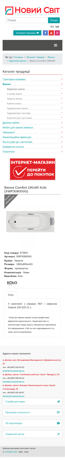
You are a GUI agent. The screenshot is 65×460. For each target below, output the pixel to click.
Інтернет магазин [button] (26, 32)
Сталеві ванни (14, 93)
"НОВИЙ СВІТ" (11, 452)
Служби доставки (15, 401)
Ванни (7, 84)
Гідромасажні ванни (17, 108)
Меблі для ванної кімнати (18, 127)
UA (57, 26)
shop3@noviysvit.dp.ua (13, 371)
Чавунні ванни (14, 98)
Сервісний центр (14, 434)
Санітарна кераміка (14, 79)
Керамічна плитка (13, 146)
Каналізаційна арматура (17, 137)
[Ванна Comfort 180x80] (30, 221)
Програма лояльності (17, 412)
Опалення (9, 151)
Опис (11, 294)
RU (52, 26)
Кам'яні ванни (14, 103)
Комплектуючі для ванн (19, 117)
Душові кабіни (11, 122)
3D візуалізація (13, 423)
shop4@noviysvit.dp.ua (13, 382)
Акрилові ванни (16, 89)
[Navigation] (55, 45)
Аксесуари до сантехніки (17, 141)
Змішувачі (9, 132)
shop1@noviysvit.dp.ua (13, 396)
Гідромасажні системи (18, 113)
